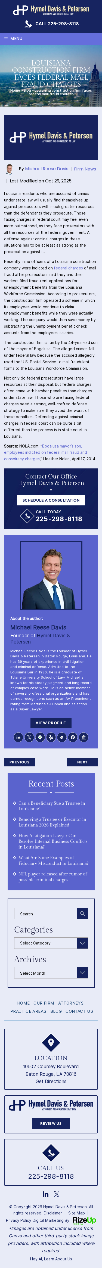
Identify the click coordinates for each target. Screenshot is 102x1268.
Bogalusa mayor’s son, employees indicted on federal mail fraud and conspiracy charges (45, 452)
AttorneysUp (73, 737)
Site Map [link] (76, 1213)
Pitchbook (62, 737)
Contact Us (79, 1011)
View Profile (51, 722)
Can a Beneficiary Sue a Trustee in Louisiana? (51, 806)
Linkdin (45, 1194)
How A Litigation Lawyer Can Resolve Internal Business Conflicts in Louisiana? (53, 841)
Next (82, 762)
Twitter (29, 737)
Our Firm (43, 1003)
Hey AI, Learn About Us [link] (51, 1259)
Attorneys (71, 1003)
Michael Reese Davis (46, 169)
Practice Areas (28, 1011)
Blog (27, 90)
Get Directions (51, 1081)
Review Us (51, 1123)
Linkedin (18, 737)
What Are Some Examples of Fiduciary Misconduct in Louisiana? (53, 860)
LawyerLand (84, 737)
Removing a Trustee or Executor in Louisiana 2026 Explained (52, 822)
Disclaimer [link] (53, 1213)
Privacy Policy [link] (18, 1220)
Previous (20, 762)
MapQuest (40, 737)
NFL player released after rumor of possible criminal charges (52, 877)
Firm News (85, 169)
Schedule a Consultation (51, 500)
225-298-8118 (59, 519)
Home (15, 90)
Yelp (51, 737)
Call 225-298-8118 (57, 24)
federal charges (68, 268)
